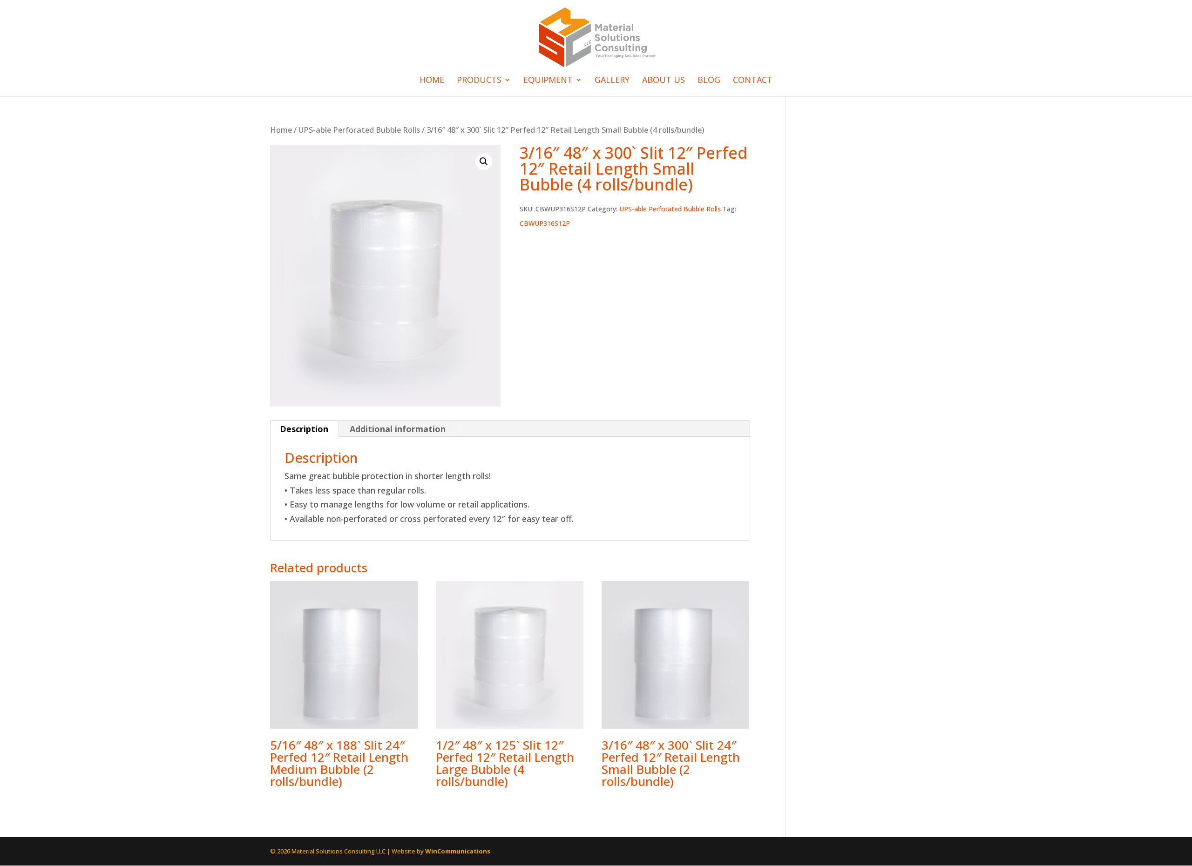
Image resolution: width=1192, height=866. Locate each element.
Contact (752, 80)
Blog (709, 80)
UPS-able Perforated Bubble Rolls (359, 129)
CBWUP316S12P (545, 223)
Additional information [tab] (398, 428)
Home (432, 80)
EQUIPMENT (548, 80)
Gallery (612, 80)
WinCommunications (457, 851)
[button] (483, 161)
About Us (663, 80)
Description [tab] (304, 428)
